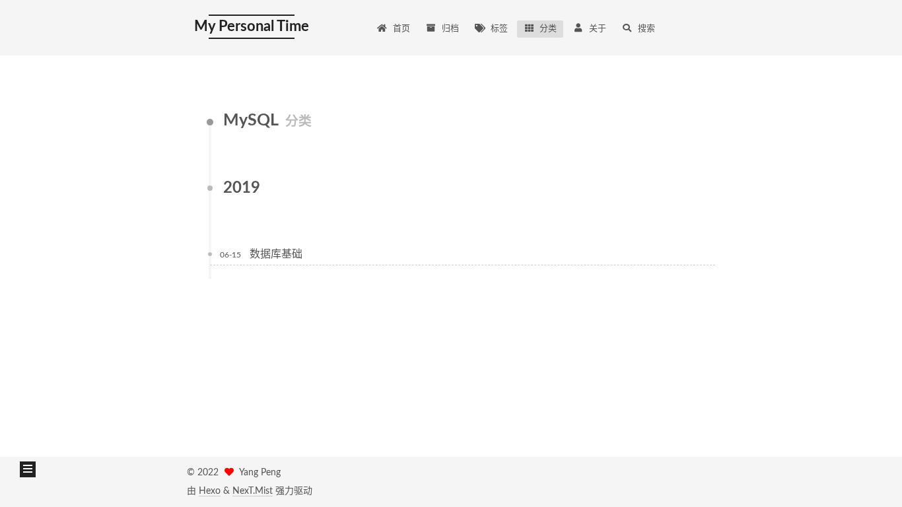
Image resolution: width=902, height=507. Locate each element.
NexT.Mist (252, 491)
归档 (450, 28)
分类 (548, 28)
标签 (499, 28)
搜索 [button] (646, 28)
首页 (401, 28)
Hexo (210, 491)
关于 (597, 28)
